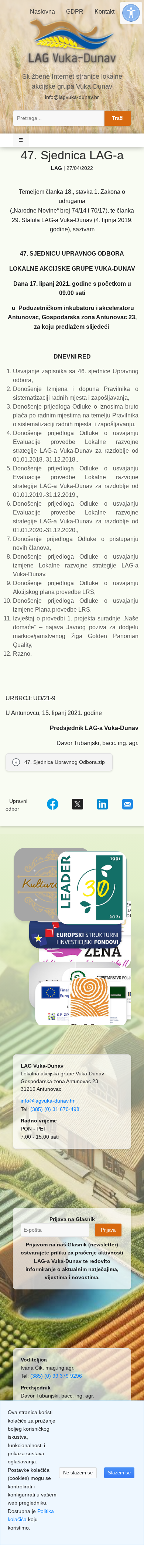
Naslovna (42, 11)
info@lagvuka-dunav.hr (72, 97)
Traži (118, 118)
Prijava (108, 1230)
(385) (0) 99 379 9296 (56, 1376)
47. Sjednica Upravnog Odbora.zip (64, 762)
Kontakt (104, 11)
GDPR (74, 11)
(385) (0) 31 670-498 (54, 1109)
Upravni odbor (16, 805)
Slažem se (119, 1472)
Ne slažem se (78, 1472)
